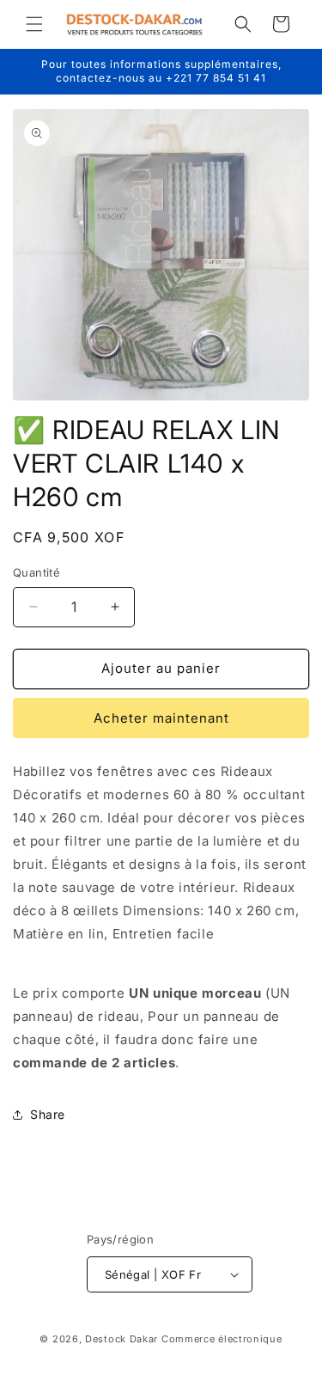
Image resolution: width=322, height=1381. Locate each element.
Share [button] (47, 1114)
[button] (34, 24)
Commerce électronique (222, 1339)
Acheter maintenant (161, 718)
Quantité (36, 572)
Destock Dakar (121, 1339)
